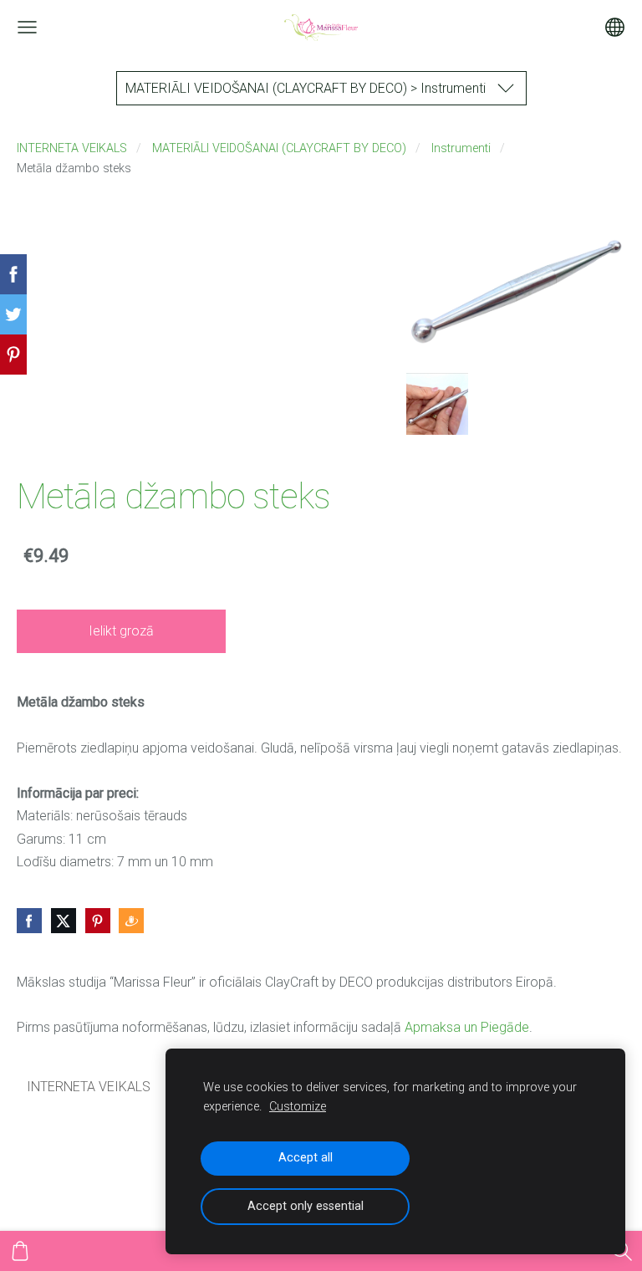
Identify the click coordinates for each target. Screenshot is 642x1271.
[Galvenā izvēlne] (27, 27)
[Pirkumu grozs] (20, 1251)
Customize (297, 1107)
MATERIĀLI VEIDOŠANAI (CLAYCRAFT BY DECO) (279, 148)
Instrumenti (461, 148)
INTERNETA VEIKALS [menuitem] (88, 1087)
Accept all (305, 1158)
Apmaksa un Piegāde (467, 1027)
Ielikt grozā (121, 631)
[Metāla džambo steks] (437, 404)
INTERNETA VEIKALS (72, 148)
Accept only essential (305, 1206)
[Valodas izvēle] (615, 27)
